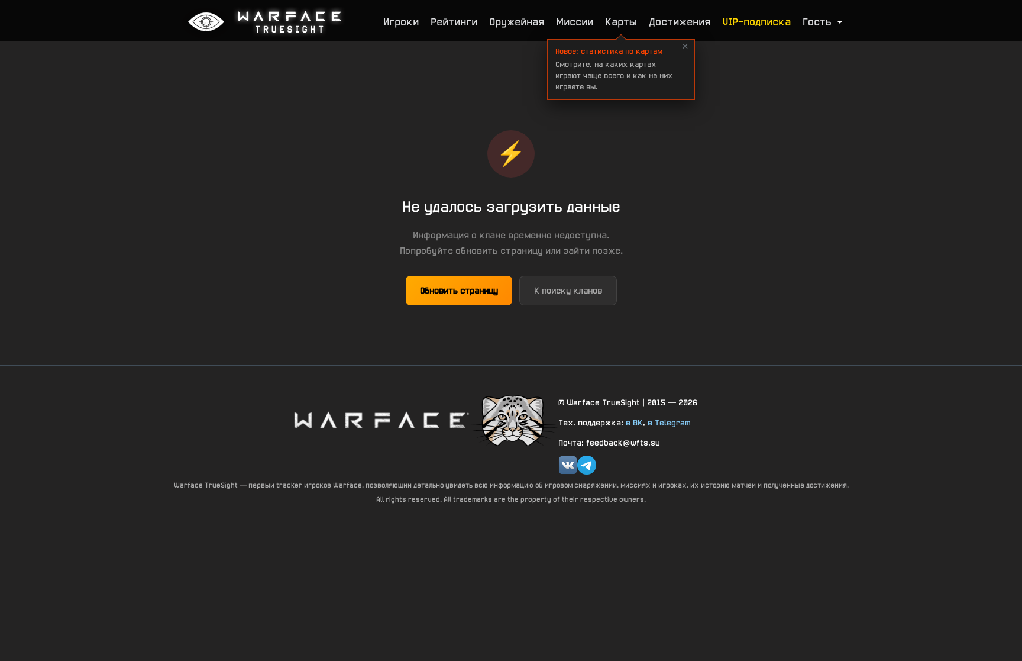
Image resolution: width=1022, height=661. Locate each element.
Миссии (574, 21)
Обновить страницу (459, 290)
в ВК (634, 422)
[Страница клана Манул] (514, 420)
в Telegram (669, 422)
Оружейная (516, 21)
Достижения (679, 21)
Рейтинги (454, 21)
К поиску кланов (568, 290)
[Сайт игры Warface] (381, 420)
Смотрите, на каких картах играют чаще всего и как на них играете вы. (613, 69)
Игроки (401, 21)
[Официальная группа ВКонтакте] (567, 465)
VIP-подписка (756, 21)
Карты (621, 21)
